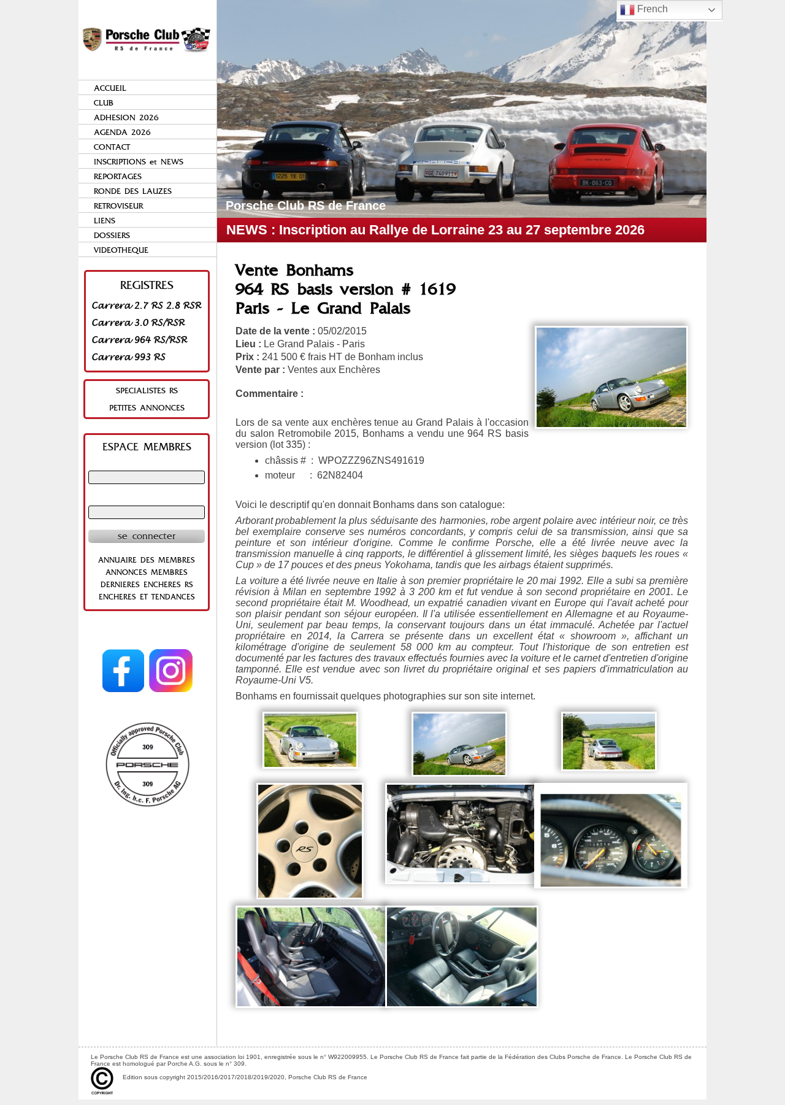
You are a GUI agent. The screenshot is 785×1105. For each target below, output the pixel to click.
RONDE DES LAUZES (133, 191)
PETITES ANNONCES (147, 407)
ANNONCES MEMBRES (146, 572)
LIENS (104, 220)
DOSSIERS (112, 235)
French (651, 9)
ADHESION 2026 (126, 117)
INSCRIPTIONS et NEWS (138, 161)
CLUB (103, 102)
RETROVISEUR (118, 205)
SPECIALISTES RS (147, 390)
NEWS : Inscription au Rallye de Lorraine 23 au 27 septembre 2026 (435, 229)
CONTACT (112, 147)
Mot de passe (146, 500)
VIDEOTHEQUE (121, 250)
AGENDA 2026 (122, 132)
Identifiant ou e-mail (146, 465)
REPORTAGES (118, 176)
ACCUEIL (110, 88)
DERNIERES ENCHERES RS (147, 584)
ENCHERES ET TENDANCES (147, 597)
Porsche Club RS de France (306, 205)
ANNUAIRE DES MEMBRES (146, 560)
